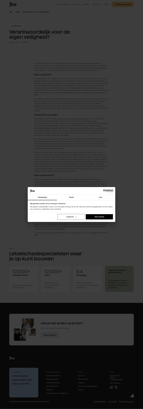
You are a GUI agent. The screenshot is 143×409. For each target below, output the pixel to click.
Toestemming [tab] (42, 197)
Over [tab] (100, 197)
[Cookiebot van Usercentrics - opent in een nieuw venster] (104, 190)
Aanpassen (70, 217)
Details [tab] (71, 197)
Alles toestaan (99, 217)
